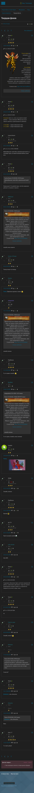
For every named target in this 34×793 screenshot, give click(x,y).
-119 (11, 482)
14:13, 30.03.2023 (6, 370)
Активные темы (5, 773)
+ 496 (11, 139)
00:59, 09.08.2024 (6, 632)
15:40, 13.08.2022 (6, 45)
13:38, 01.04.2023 (6, 389)
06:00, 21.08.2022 (6, 206)
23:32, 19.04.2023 (6, 510)
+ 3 (10, 282)
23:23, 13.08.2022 (6, 145)
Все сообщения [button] (28, 30)
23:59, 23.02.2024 (6, 576)
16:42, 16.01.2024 (6, 554)
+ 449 (11, 449)
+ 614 (11, 736)
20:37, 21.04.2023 (6, 532)
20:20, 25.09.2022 (6, 266)
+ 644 (11, 526)
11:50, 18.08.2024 (6, 654)
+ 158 (11, 200)
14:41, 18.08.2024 (6, 691)
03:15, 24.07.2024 (6, 607)
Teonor (5, 291)
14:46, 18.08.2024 (6, 713)
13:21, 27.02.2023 (6, 310)
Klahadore (6, 694)
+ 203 (11, 260)
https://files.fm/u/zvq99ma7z (24, 86)
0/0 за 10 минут (6, 23)
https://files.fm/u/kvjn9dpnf (21, 238)
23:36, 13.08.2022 (6, 174)
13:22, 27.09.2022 (6, 288)
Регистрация (29, 3)
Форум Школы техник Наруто (7, 785)
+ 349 (11, 39)
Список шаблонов (25, 90)
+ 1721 (11, 363)
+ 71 (11, 548)
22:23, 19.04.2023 (6, 488)
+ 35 (11, 626)
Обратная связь (14, 773)
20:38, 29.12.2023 (6, 112)
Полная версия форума (9, 783)
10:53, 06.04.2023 (6, 455)
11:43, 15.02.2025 (6, 742)
